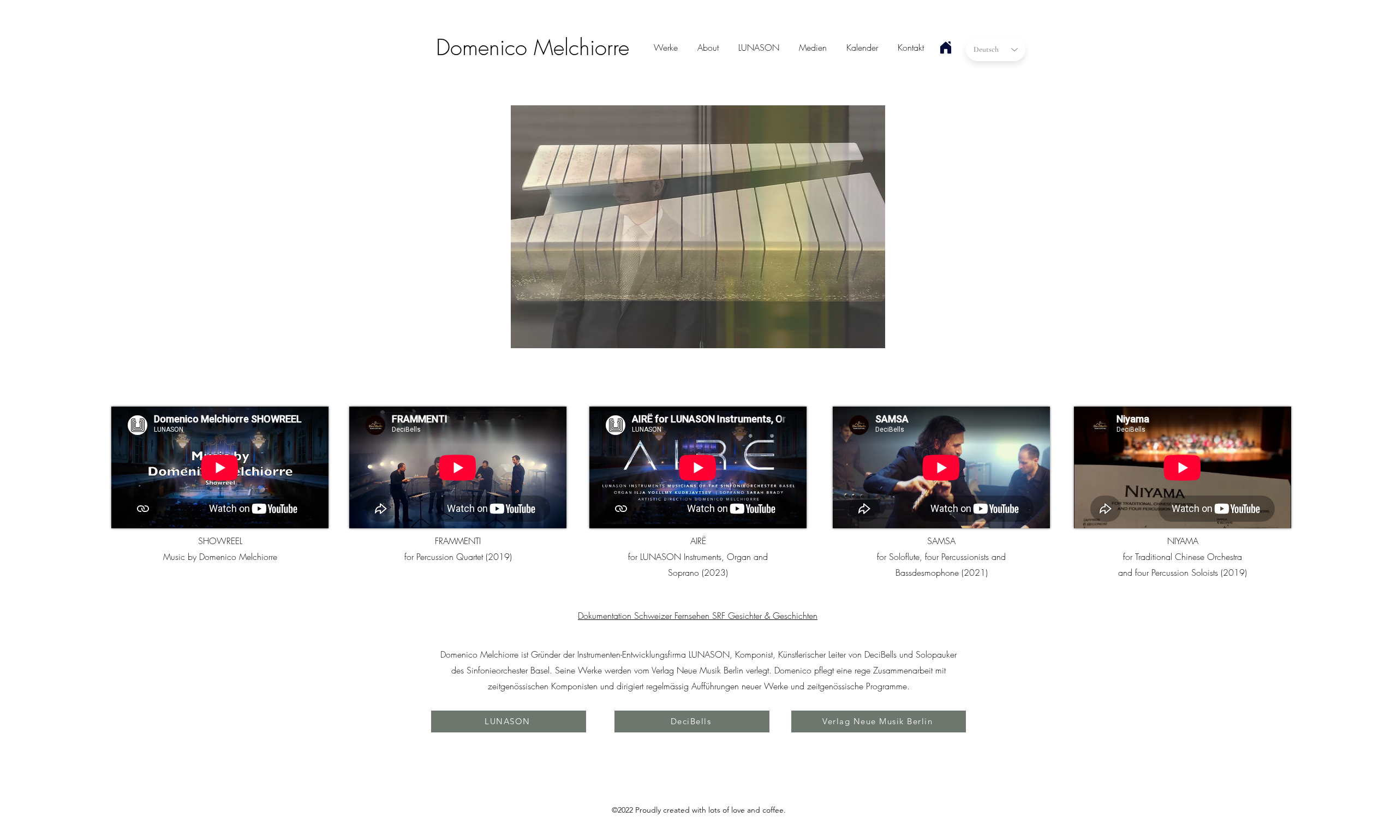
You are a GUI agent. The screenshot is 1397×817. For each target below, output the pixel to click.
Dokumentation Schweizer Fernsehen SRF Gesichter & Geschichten (697, 616)
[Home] (946, 47)
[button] (698, 226)
